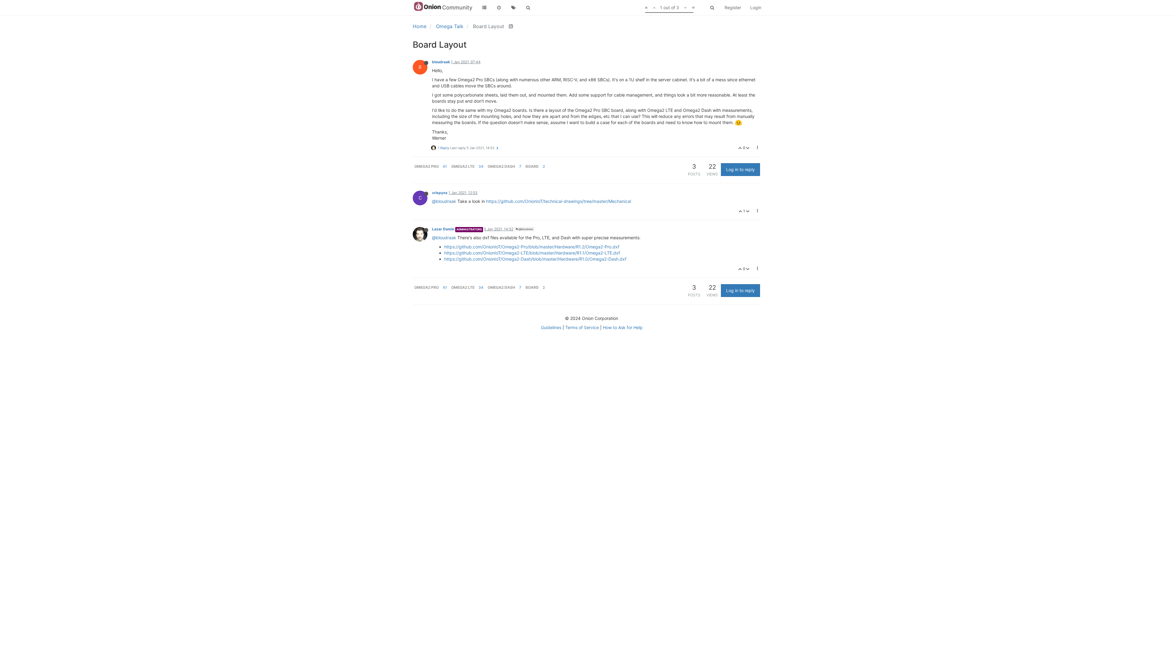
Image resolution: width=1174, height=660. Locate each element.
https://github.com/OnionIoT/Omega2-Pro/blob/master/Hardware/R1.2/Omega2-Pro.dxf (531, 246)
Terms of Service (582, 327)
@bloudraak (444, 201)
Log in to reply (740, 169)
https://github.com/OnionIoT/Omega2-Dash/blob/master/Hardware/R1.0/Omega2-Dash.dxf (535, 259)
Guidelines (551, 327)
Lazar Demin (443, 229)
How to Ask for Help (623, 327)
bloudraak (441, 62)
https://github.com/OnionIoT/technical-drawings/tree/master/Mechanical (558, 201)
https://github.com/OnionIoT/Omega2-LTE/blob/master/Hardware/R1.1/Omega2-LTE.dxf (532, 252)
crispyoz (440, 192)
